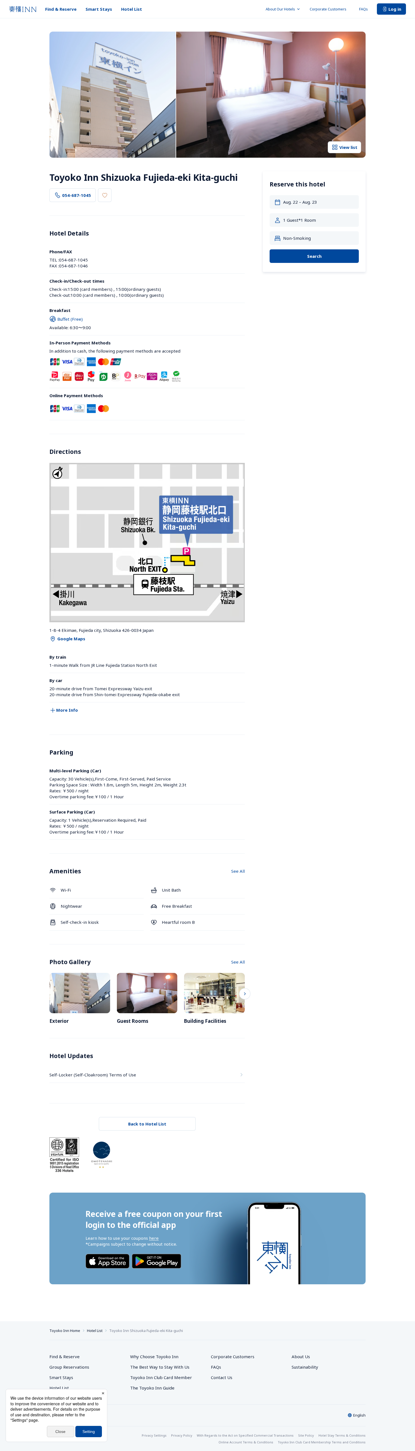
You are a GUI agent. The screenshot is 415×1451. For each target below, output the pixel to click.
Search (314, 256)
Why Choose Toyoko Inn (154, 1356)
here (154, 1238)
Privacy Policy (181, 1435)
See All (238, 871)
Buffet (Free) (70, 319)
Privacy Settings (154, 1435)
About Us (301, 1356)
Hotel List (131, 9)
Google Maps (71, 638)
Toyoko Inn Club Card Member (161, 1377)
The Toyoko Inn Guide (152, 1388)
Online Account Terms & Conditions (246, 1442)
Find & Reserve (61, 9)
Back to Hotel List (147, 1124)
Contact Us (221, 1377)
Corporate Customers (330, 9)
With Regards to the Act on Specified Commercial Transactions (245, 1435)
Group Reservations (69, 1367)
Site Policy (306, 1435)
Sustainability (305, 1367)
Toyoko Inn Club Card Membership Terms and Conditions (322, 1442)
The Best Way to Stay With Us (159, 1367)
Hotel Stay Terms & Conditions (342, 1435)
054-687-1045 (76, 195)
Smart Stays (99, 9)
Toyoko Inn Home (64, 1330)
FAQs (363, 9)
